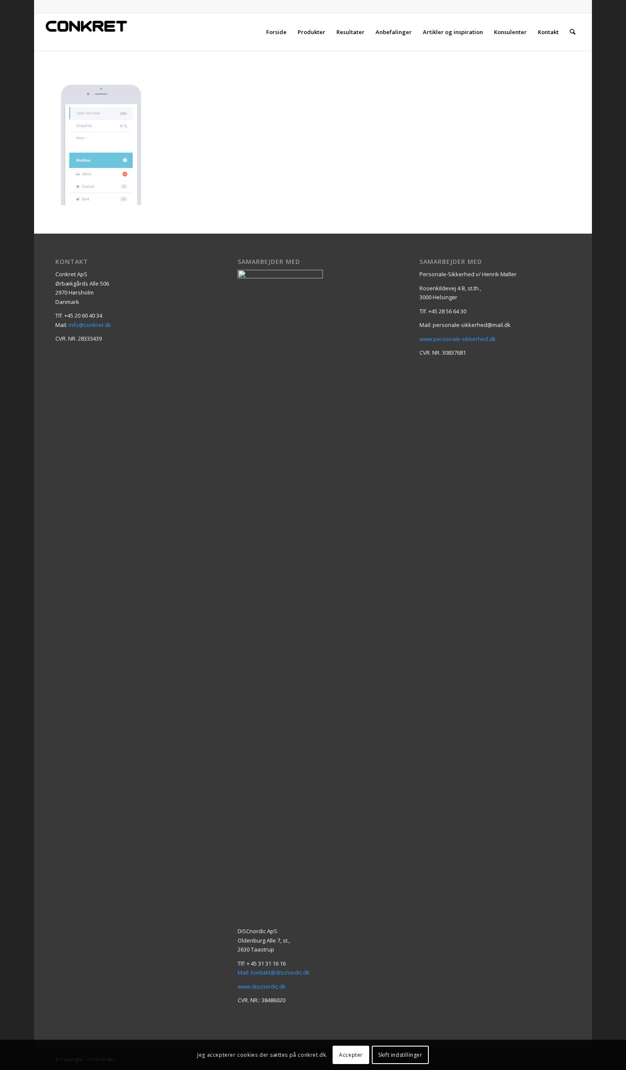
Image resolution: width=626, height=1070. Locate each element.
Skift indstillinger (400, 1054)
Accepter (351, 1054)
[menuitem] (276, 32)
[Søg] (572, 32)
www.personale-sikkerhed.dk (457, 339)
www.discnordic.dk (262, 986)
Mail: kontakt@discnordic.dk (274, 972)
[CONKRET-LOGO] (87, 32)
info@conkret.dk (90, 325)
